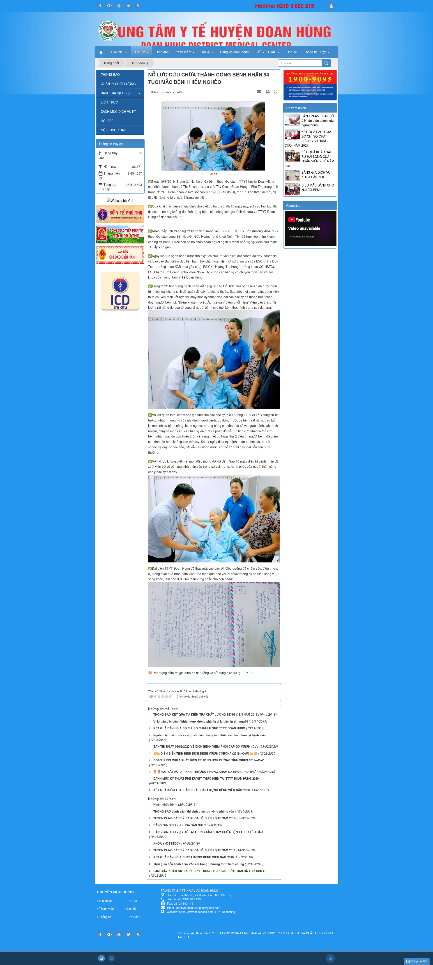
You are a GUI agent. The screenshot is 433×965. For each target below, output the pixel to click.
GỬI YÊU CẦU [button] (266, 52)
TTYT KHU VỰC (219, 933)
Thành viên (106, 908)
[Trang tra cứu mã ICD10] (120, 290)
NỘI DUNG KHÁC (113, 130)
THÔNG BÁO (110, 74)
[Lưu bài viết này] (276, 91)
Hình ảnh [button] (162, 52)
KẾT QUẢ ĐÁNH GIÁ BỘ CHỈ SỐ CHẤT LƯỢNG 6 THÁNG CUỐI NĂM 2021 (308, 138)
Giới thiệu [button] (118, 52)
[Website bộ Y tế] (120, 200)
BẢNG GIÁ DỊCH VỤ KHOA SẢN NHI (316, 174)
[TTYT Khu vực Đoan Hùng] (108, 30)
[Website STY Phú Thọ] (120, 213)
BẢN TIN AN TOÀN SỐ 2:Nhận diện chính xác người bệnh (318, 120)
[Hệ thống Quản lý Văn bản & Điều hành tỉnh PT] (120, 254)
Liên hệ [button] (291, 52)
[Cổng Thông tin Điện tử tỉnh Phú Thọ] (120, 234)
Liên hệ (131, 908)
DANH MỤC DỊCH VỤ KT (118, 111)
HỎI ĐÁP (107, 120)
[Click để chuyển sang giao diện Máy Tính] (111, 958)
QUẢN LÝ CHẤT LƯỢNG (118, 83)
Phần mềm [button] (184, 52)
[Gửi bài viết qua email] (260, 91)
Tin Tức (132, 900)
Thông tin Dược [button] (315, 52)
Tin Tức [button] (140, 52)
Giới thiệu (105, 900)
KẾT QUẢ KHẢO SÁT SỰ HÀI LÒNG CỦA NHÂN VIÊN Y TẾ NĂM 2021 (309, 159)
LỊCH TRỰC (109, 102)
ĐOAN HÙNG (240, 933)
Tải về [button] (206, 52)
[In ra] (268, 91)
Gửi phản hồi (419, 961)
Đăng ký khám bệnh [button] (234, 52)
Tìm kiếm (133, 916)
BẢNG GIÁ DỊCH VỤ (115, 93)
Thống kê (105, 916)
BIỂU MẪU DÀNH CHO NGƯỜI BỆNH (318, 187)
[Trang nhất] (101, 52)
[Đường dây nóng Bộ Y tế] (310, 84)
